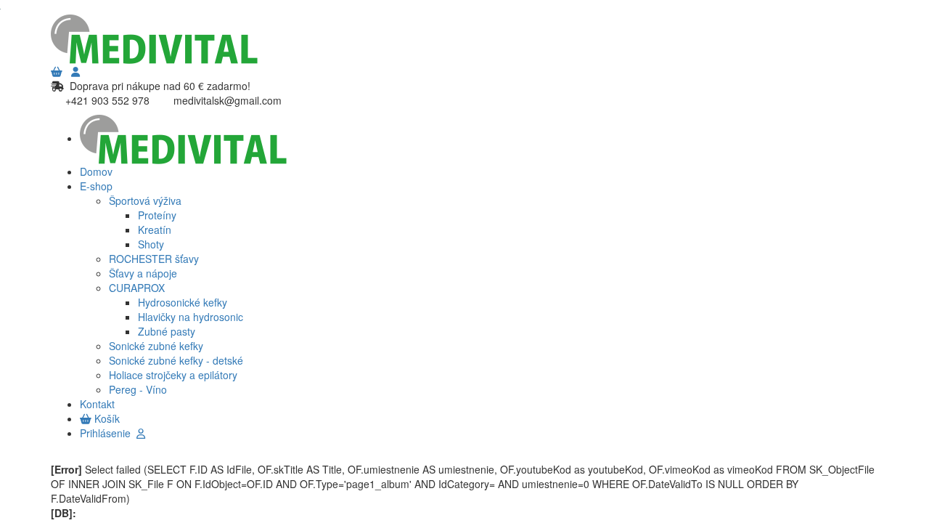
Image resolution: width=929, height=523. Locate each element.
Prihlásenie (108, 433)
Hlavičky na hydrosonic (190, 316)
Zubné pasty (166, 331)
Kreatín (154, 229)
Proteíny (157, 215)
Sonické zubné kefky (156, 345)
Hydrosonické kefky (182, 302)
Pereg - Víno (138, 389)
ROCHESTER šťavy (154, 258)
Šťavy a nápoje (143, 273)
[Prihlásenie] (75, 71)
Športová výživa (145, 200)
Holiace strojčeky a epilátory (173, 375)
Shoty (151, 244)
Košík (105, 418)
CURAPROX (137, 287)
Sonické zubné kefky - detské (176, 360)
